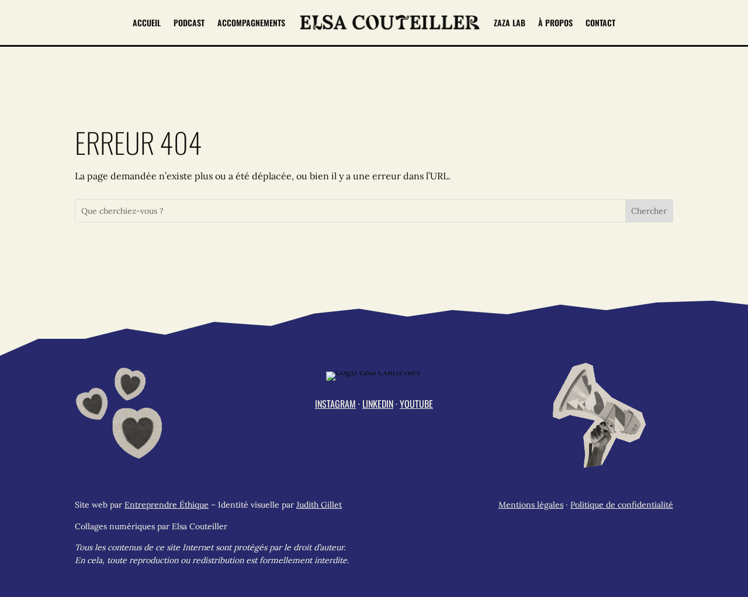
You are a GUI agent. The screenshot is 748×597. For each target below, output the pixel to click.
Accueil (147, 22)
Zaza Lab (509, 22)
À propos (555, 22)
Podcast (189, 22)
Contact (600, 22)
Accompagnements (251, 22)
